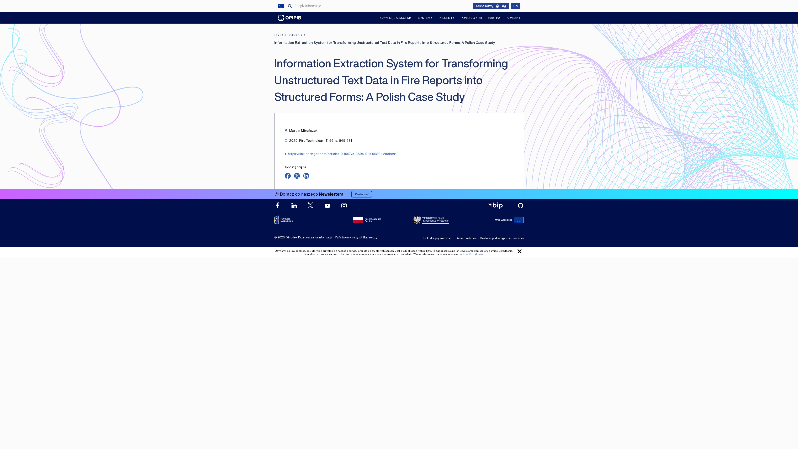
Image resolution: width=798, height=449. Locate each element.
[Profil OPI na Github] (520, 205)
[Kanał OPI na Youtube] (327, 205)
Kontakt (513, 18)
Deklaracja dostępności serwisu (502, 238)
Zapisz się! (361, 194)
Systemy (425, 18)
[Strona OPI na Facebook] (277, 205)
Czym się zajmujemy (396, 18)
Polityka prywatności (438, 238)
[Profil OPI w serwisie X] (311, 205)
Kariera (494, 18)
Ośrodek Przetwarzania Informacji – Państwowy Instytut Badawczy (289, 18)
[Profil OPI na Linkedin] (294, 205)
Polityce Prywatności (471, 254)
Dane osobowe (466, 238)
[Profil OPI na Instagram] (344, 205)
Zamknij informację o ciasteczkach (519, 251)
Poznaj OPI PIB (471, 18)
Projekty (446, 18)
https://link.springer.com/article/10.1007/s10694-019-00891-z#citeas (342, 153)
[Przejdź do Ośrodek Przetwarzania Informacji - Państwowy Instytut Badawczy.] (277, 35)
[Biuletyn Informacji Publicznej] (495, 205)
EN (516, 6)
